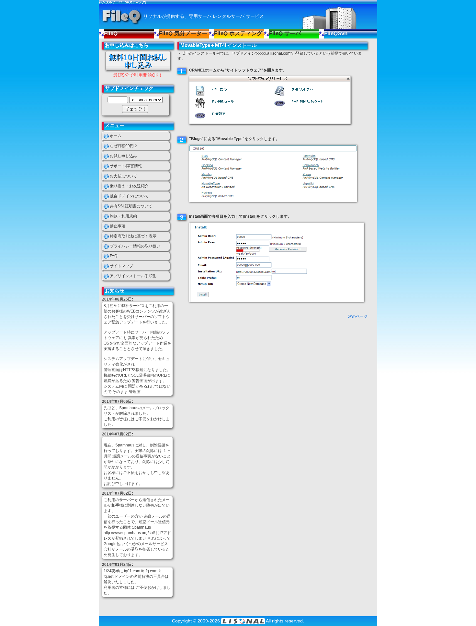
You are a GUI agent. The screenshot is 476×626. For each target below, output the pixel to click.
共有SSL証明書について (131, 206)
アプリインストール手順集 (133, 276)
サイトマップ (121, 266)
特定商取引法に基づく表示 (133, 236)
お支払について (123, 176)
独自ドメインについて (129, 196)
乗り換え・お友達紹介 (129, 186)
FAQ (113, 256)
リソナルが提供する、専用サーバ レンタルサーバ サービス (203, 16)
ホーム (115, 136)
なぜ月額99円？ (124, 146)
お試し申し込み (123, 156)
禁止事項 (117, 226)
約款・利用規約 (123, 216)
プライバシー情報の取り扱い (135, 246)
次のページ (358, 316)
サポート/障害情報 (126, 166)
